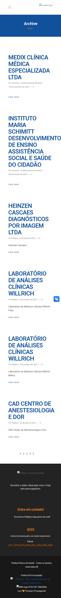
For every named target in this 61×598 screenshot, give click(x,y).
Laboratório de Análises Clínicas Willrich (27, 283)
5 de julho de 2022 (27, 238)
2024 (50, 545)
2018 (16, 545)
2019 (22, 545)
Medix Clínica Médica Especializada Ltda (29, 67)
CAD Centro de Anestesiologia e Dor (31, 410)
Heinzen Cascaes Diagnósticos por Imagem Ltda (28, 219)
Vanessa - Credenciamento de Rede (26, 83)
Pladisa (15, 238)
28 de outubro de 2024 (17, 174)
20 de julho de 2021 (28, 423)
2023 (44, 545)
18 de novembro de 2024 (18, 87)
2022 (39, 545)
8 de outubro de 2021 (28, 299)
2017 (10, 545)
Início (29, 28)
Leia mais (13, 97)
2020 (27, 545)
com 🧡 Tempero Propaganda (32, 591)
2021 (33, 545)
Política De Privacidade (31, 575)
